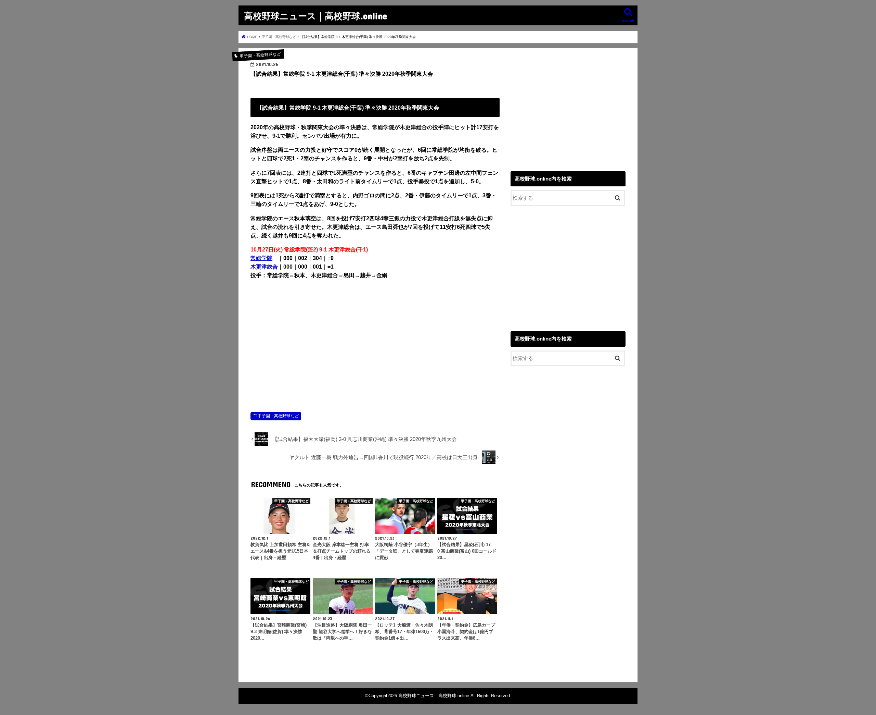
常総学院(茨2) (301, 249)
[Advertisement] (375, 338)
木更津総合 (264, 267)
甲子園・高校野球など (278, 416)
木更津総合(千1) (348, 249)
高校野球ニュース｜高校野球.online (315, 15)
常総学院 (261, 258)
